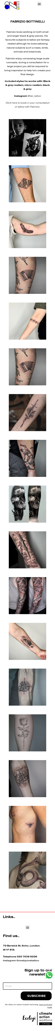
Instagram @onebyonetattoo (21, 961)
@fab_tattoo (34, 96)
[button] (39, 3)
